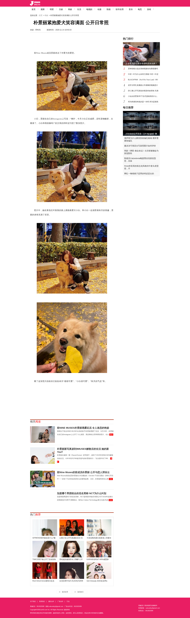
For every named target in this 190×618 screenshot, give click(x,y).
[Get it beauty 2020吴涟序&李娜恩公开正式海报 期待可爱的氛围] (99, 570)
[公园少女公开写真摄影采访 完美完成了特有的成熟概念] (71, 527)
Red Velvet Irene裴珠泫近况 (43, 581)
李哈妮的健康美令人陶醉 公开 (71, 559)
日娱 (61, 9)
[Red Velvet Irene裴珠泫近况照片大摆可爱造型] (44, 570)
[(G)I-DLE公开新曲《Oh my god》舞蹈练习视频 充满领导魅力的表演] (141, 123)
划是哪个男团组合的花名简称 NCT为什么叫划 (81, 493)
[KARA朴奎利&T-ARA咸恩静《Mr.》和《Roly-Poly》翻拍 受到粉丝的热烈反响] (99, 549)
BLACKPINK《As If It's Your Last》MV (143, 80)
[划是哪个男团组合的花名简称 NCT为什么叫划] (42, 500)
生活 (79, 9)
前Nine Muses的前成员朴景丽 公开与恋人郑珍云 (83, 472)
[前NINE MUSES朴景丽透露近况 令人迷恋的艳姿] (42, 434)
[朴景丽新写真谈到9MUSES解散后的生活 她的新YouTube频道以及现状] (42, 455)
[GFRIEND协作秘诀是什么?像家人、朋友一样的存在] (44, 527)
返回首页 (65, 592)
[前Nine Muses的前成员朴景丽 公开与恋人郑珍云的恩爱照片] (42, 479)
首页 (34, 9)
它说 (68, 601)
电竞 (140, 9)
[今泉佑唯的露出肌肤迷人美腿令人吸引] (99, 527)
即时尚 (38, 30)
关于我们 (33, 601)
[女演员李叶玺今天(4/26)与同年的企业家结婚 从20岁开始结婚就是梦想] (71, 570)
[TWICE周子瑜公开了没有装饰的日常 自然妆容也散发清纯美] (44, 549)
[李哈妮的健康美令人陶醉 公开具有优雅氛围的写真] (71, 549)
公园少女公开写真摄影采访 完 (71, 538)
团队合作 (51, 601)
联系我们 (42, 601)
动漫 (99, 9)
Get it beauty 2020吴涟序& (97, 581)
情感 (109, 9)
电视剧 (89, 9)
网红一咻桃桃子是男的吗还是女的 (139, 173)
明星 (52, 9)
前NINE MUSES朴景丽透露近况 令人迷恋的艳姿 (83, 427)
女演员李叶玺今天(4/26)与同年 (71, 581)
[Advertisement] (72, 43)
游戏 (149, 9)
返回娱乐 (80, 592)
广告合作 (60, 601)
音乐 (131, 9)
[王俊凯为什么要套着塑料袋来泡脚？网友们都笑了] (143, 54)
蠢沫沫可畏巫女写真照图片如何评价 (140, 146)
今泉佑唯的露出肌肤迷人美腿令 (99, 538)
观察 (43, 9)
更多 (111, 434)
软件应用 (120, 9)
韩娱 (70, 9)
